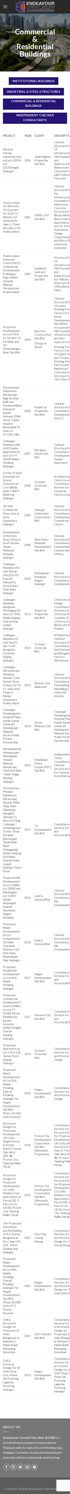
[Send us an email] (27, 1467)
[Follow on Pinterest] (34, 1467)
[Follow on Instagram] (13, 1467)
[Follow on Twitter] (20, 1467)
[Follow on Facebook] (6, 1467)
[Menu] (5, 6)
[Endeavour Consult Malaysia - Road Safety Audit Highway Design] (35, 6)
